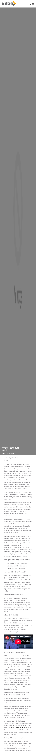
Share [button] (6, 460)
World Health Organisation (19, 727)
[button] (33, 4)
